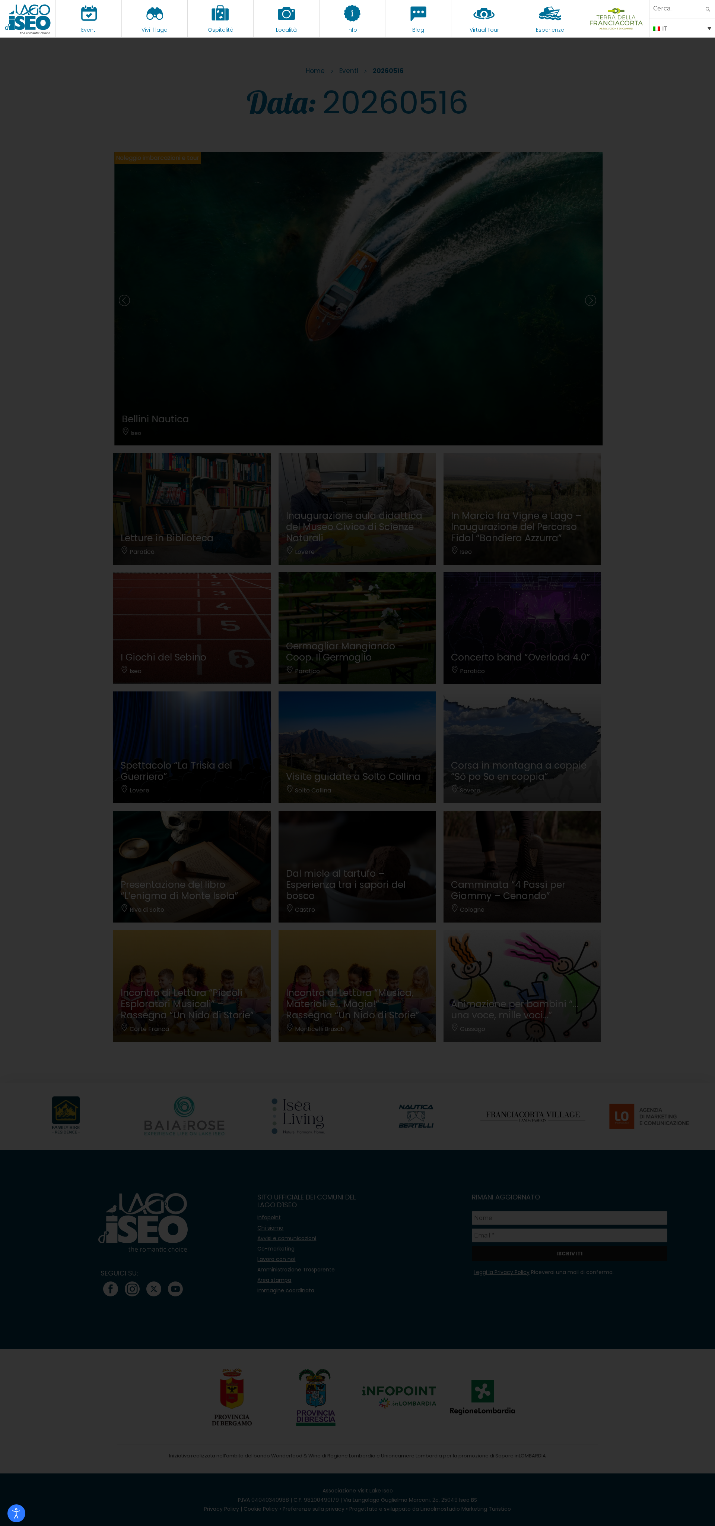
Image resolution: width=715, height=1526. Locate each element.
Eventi (88, 30)
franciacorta (616, 30)
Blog (418, 30)
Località (286, 30)
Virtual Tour (484, 30)
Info (352, 30)
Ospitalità (220, 30)
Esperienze (550, 30)
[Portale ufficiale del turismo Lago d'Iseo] (27, 19)
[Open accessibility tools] (16, 1513)
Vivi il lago (155, 30)
